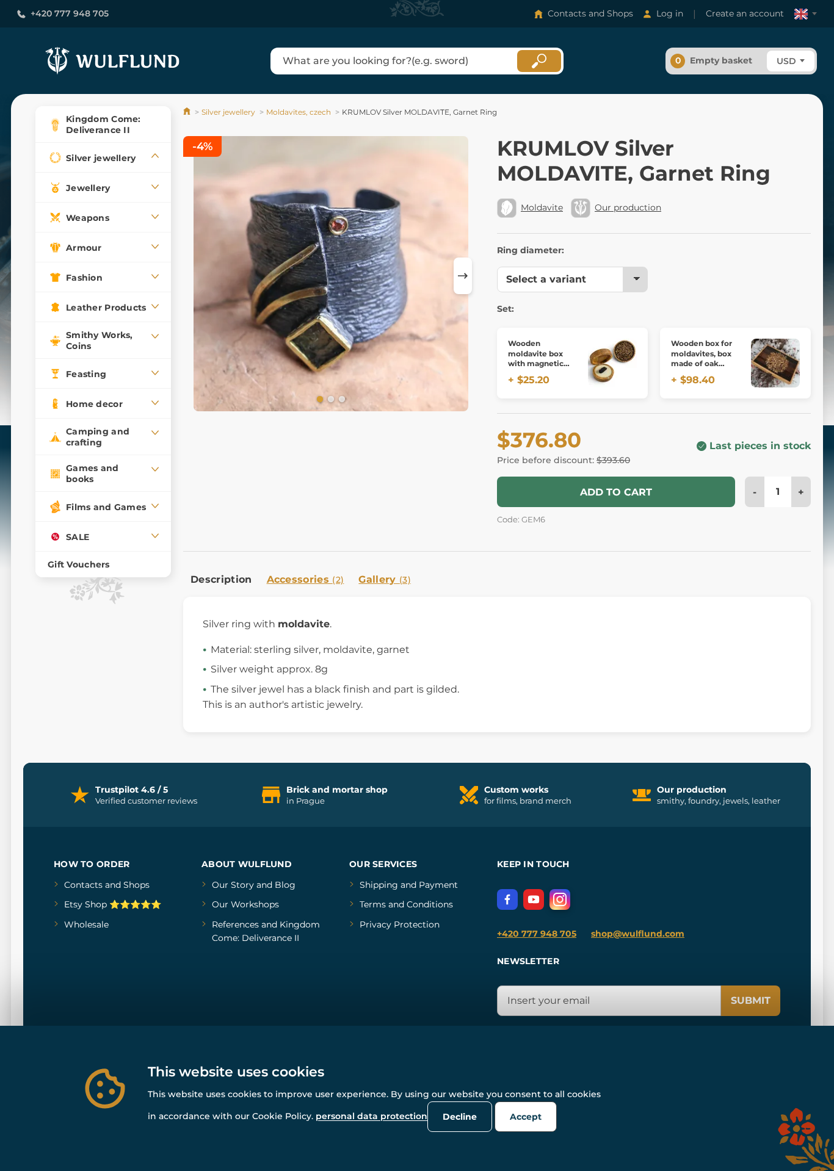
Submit (751, 1000)
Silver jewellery (228, 112)
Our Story (233, 884)
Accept (526, 1116)
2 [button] (329, 398)
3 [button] (340, 398)
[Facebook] (507, 899)
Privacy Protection (400, 924)
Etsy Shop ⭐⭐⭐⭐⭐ (112, 904)
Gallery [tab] (384, 579)
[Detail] (612, 363)
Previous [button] (198, 276)
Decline (460, 1116)
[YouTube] (533, 899)
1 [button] (318, 398)
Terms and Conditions (406, 904)
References (235, 924)
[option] (331, 276)
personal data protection (371, 1116)
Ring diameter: (530, 250)
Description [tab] (221, 579)
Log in (669, 13)
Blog (285, 884)
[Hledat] (539, 61)
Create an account (745, 13)
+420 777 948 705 (70, 13)
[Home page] (187, 112)
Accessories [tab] (305, 579)
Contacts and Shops (590, 13)
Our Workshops (245, 904)
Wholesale (86, 924)
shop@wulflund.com (637, 933)
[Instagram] (559, 899)
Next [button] (463, 276)
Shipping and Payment (409, 884)
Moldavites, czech (298, 112)
